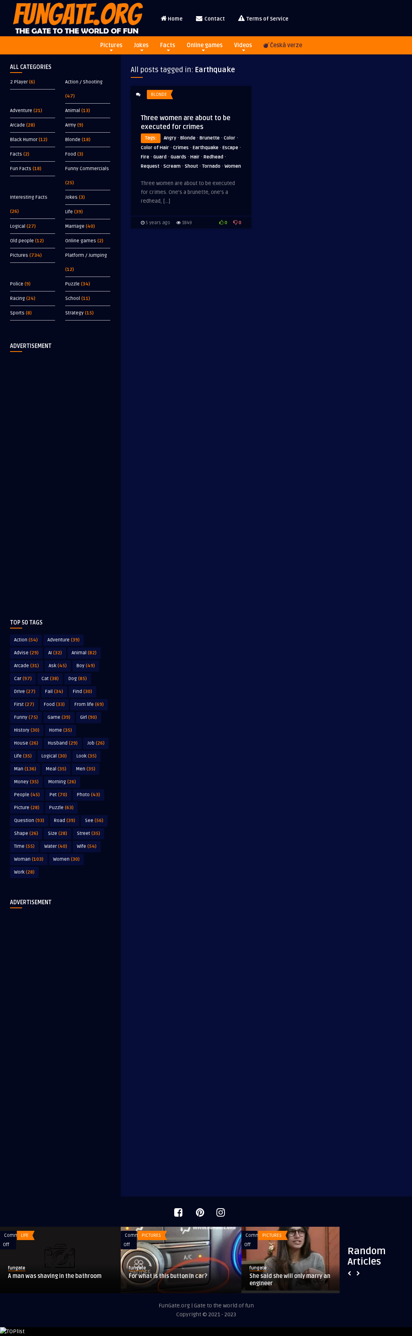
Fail (54, 692)
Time (24, 846)
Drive (24, 692)
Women (66, 859)
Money (26, 782)
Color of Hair (155, 148)
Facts (167, 45)
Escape (230, 148)
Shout (191, 166)
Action (26, 640)
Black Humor (23, 140)
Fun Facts (20, 169)
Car (23, 679)
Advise (26, 653)
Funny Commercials (87, 169)
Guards (178, 157)
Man (25, 769)
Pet (58, 795)
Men (85, 769)
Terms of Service (266, 19)
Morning (62, 782)
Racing (17, 299)
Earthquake (205, 148)
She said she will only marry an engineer (289, 1280)
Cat (50, 679)
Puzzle (72, 284)
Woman (28, 859)
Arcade (17, 125)
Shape (26, 833)
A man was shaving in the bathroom (54, 1276)
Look (86, 756)
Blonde (72, 140)
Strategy (74, 313)
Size (57, 833)
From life (89, 704)
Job (96, 743)
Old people (22, 241)
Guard (160, 157)
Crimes (181, 148)
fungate (16, 1268)
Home (175, 19)
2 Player (19, 82)
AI (55, 653)
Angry (170, 138)
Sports (17, 313)
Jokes (141, 45)
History (26, 730)
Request (150, 166)
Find (82, 692)
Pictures (111, 45)
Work (24, 872)
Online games (204, 45)
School (72, 299)
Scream (172, 166)
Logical (17, 226)
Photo (88, 795)
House (26, 743)
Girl (88, 717)
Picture (26, 808)
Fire (145, 157)
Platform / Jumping (86, 255)
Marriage (74, 226)
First (24, 704)
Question (29, 821)
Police (16, 284)
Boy (85, 666)
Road (64, 821)
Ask (58, 666)
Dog (77, 679)
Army (70, 125)
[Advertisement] (60, 479)
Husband (63, 743)
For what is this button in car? (168, 1276)
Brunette (210, 138)
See (94, 821)
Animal (72, 111)
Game (58, 717)
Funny (26, 717)
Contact (214, 19)
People (27, 795)
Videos (243, 45)
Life (69, 212)
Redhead (213, 157)
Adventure (21, 111)
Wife (87, 846)
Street (88, 833)
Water (55, 846)
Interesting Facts (28, 197)
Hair (195, 157)
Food (70, 154)
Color (229, 138)
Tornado (211, 166)
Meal (56, 769)
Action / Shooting (84, 82)
